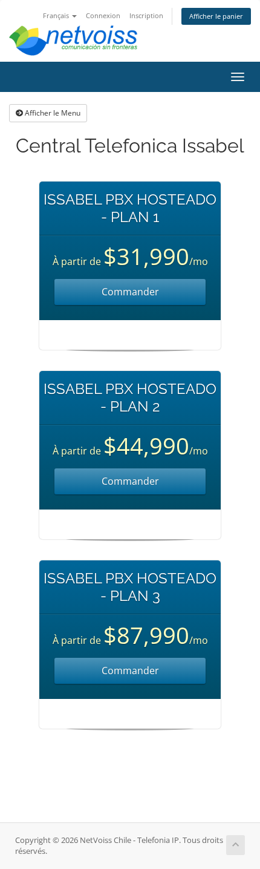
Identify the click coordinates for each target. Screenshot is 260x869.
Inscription (146, 15)
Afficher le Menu (51, 113)
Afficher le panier (216, 16)
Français (57, 15)
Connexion (103, 15)
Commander (130, 291)
